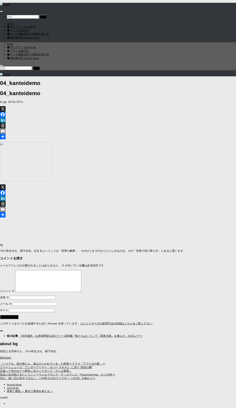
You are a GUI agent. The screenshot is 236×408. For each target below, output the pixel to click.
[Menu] (1, 11)
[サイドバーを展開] (1, 330)
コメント (7, 291)
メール (6, 303)
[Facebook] (118, 114)
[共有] (118, 136)
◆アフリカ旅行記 (18, 30)
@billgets (5, 357)
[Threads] (118, 125)
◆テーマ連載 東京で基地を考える (28, 34)
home (10, 23)
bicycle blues (14, 384)
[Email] (118, 131)
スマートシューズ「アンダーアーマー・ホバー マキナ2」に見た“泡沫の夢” (46, 367)
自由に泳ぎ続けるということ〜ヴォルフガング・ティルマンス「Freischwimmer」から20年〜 (57, 374)
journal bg (13, 388)
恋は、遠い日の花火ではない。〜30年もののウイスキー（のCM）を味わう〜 (47, 378)
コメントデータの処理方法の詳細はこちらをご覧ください (116, 323)
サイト (4, 310)
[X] (118, 109)
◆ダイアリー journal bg (21, 26)
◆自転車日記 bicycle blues (23, 37)
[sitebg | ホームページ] (5, 4)
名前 (4, 297)
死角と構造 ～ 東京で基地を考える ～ (30, 391)
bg (4, 101)
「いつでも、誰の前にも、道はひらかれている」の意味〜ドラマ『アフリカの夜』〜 (52, 363)
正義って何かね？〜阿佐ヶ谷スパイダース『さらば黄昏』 (36, 371)
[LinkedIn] (118, 120)
